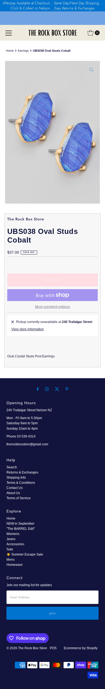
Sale (9, 549)
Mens (10, 559)
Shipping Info (16, 477)
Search (11, 467)
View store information (27, 329)
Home (10, 50)
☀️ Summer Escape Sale (24, 554)
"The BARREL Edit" (20, 529)
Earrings (23, 50)
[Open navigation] (8, 32)
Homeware (14, 565)
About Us (13, 493)
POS (53, 648)
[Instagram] (47, 388)
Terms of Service (18, 498)
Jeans (10, 539)
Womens (12, 534)
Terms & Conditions (20, 483)
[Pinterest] (66, 388)
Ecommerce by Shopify (80, 648)
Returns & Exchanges (22, 472)
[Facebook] (38, 388)
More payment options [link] (52, 307)
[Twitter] (57, 388)
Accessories (15, 544)
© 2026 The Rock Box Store (27, 648)
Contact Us (14, 488)
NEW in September (20, 523)
